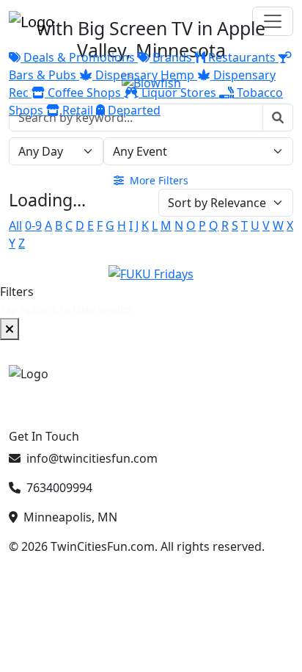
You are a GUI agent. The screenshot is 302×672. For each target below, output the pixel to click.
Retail (77, 110)
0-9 (33, 225)
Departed (133, 110)
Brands (172, 57)
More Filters (157, 180)
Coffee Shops (84, 92)
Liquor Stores (179, 92)
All (15, 225)
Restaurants (242, 57)
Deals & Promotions (79, 57)
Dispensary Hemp (144, 75)
